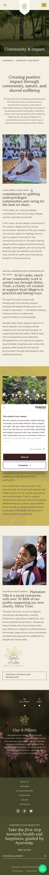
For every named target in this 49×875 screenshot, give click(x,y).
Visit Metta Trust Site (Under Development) (18, 675)
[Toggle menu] (5, 4)
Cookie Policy (31, 871)
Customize (23, 465)
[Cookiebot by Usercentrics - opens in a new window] (35, 407)
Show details (35, 449)
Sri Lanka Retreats (24, 791)
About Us (24, 782)
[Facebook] (24, 810)
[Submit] (44, 856)
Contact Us (24, 804)
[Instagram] (17, 810)
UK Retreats (24, 795)
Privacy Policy (17, 871)
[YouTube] (31, 810)
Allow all (24, 457)
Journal (24, 800)
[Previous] (21, 767)
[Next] (28, 767)
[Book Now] (43, 5)
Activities (24, 786)
